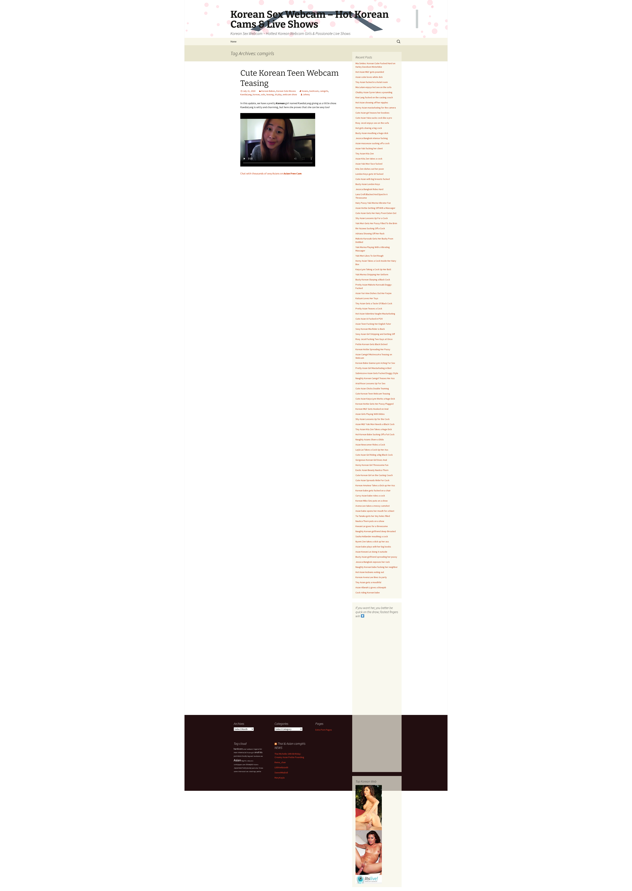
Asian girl (250, 752)
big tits (244, 761)
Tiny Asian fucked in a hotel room (372, 82)
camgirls (324, 91)
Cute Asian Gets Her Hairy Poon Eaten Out (376, 213)
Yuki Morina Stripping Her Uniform (372, 274)
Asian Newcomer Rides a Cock (370, 444)
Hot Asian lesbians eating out (370, 572)
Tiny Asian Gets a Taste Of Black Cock (374, 303)
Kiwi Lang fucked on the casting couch (374, 97)
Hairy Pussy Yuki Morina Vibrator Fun (373, 202)
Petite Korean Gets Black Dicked (371, 344)
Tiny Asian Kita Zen (365, 153)
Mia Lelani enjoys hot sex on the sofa (373, 87)
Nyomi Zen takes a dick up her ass (372, 541)
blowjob (249, 764)
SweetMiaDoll (281, 772)
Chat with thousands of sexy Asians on (271, 173)
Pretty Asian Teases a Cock (369, 308)
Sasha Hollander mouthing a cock (372, 536)
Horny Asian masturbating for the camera (376, 107)
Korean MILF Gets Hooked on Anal (372, 408)
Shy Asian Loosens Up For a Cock (372, 218)
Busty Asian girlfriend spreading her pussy (376, 556)
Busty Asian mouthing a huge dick (372, 133)
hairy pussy (246, 768)
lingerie (256, 749)
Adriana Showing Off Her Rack (370, 233)
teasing (270, 94)
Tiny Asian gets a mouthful (368, 582)
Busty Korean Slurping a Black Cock (373, 279)
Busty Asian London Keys (368, 184)
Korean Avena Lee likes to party (371, 577)
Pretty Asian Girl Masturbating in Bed (373, 368)
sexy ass (250, 761)
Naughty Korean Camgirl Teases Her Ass (375, 378)
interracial (242, 752)
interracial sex (243, 771)
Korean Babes (268, 91)
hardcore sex (258, 756)
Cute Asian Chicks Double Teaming (372, 388)
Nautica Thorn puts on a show (370, 521)
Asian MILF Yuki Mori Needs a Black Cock (375, 424)
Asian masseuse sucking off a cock (373, 143)
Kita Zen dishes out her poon (370, 168)
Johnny (306, 94)
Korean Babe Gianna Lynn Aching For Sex (375, 363)
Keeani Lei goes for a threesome (372, 526)
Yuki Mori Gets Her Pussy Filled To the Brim (376, 223)
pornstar (255, 768)
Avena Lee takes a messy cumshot (373, 505)
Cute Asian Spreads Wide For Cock (372, 480)
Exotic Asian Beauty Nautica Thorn (372, 470)
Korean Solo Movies (286, 91)
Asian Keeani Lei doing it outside (371, 551)
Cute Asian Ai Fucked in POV (369, 318)
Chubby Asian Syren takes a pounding (374, 92)
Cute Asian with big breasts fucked (373, 179)
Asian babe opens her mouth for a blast (375, 510)
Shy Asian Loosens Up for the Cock (373, 419)
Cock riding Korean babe (368, 592)
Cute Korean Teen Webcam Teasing (373, 393)
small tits (258, 752)
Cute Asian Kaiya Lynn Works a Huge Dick (375, 398)
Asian (237, 760)
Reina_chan (280, 762)
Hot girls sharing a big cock (369, 128)
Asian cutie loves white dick (369, 77)
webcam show (290, 94)
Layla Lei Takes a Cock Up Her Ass (372, 449)
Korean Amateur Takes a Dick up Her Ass (375, 485)
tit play (278, 94)
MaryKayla (280, 777)
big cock (250, 756)
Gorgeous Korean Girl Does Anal (371, 459)
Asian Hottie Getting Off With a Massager (375, 208)
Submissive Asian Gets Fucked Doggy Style (377, 373)
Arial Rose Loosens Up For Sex (370, 383)
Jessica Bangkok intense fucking (372, 138)
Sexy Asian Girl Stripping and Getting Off (375, 334)
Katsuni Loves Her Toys (367, 298)
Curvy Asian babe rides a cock (370, 495)
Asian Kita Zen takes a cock (369, 158)
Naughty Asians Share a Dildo (370, 439)
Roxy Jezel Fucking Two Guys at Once (374, 339)
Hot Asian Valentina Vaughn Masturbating (375, 313)
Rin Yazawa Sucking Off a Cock (370, 228)
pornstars (238, 756)
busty (244, 756)
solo (263, 94)
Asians (305, 91)
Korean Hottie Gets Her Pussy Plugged (375, 403)
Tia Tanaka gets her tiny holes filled (373, 516)
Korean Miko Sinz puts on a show (372, 500)
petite (259, 771)
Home (233, 41)
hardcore (238, 748)
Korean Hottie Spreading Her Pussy (373, 349)
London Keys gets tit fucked (369, 173)
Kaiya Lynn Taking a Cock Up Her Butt (373, 269)
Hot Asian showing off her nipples (372, 102)
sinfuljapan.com (240, 764)
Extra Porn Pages (323, 729)
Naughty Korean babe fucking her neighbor (377, 567)
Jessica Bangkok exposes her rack (373, 561)
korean (256, 94)
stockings (252, 771)
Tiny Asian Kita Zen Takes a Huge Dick (374, 429)
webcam (250, 749)
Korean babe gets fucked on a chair (373, 490)
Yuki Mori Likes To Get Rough (369, 255)
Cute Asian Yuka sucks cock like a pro (374, 117)
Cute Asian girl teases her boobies (372, 112)
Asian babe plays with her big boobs (373, 546)
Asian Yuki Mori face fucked (369, 163)
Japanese (238, 768)
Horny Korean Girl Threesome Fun (372, 465)
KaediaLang (246, 94)
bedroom (314, 91)
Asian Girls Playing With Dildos (370, 414)
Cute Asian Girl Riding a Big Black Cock (374, 454)
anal (244, 749)
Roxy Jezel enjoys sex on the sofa (372, 122)
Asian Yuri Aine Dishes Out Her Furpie (374, 293)
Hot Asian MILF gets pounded (370, 71)
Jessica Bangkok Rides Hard (369, 189)
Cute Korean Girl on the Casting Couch (374, 475)
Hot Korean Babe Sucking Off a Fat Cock (375, 434)
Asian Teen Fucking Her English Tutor (373, 323)
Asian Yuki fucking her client (369, 148)
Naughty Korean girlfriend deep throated (376, 531)
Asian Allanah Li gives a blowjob (371, 587)
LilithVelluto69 (281, 767)
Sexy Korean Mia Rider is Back (370, 328)
